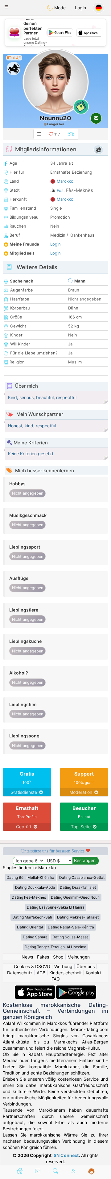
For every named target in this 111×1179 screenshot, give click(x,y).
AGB (41, 972)
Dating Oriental (30, 927)
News (27, 956)
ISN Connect (65, 1155)
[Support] (91, 1171)
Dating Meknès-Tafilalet (78, 917)
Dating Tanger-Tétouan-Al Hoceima (55, 947)
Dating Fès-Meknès (29, 897)
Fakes (43, 956)
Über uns (85, 966)
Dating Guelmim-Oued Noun (75, 897)
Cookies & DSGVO (32, 966)
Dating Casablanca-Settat (82, 877)
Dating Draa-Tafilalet (78, 887)
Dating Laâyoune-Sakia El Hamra (55, 907)
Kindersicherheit (65, 972)
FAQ (55, 978)
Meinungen (79, 956)
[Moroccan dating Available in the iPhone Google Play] (76, 988)
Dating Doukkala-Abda (35, 887)
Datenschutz (20, 972)
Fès (60, 190)
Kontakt (93, 972)
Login (80, 7)
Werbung (63, 966)
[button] (6, 7)
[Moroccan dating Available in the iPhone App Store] (35, 988)
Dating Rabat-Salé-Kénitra (71, 927)
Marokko (65, 181)
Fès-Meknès (79, 190)
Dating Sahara (35, 937)
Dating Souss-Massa (70, 937)
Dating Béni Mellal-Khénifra (30, 877)
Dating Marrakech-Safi (32, 917)
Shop (58, 956)
